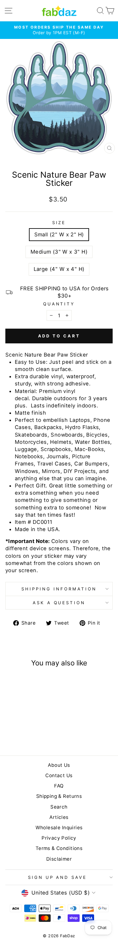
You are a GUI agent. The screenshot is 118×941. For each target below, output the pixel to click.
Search (58, 807)
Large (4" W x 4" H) (59, 269)
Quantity (59, 303)
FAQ (59, 786)
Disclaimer (59, 859)
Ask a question (59, 602)
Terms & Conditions (59, 848)
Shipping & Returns (59, 796)
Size (59, 222)
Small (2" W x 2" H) (59, 234)
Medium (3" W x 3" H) (59, 252)
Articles (58, 817)
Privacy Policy (59, 838)
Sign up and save (57, 877)
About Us (59, 765)
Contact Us (58, 775)
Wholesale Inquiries (59, 828)
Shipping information (59, 588)
